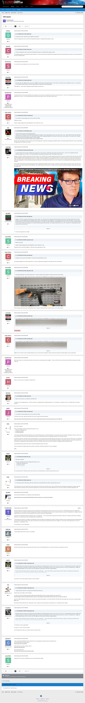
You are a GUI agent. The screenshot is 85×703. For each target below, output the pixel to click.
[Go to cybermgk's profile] (8, 151)
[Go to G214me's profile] (8, 35)
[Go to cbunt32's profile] (8, 50)
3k (8, 138)
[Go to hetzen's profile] (8, 382)
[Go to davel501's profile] (8, 218)
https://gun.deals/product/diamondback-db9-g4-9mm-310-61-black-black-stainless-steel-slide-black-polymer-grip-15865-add (38, 418)
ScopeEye (8, 607)
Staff (3, 9)
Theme (37, 698)
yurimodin (8, 77)
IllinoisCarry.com (6, 6)
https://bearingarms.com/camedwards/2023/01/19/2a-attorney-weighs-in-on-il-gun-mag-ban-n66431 (33, 497)
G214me (8, 31)
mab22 (8, 453)
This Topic (77, 6)
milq (8, 127)
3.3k (8, 157)
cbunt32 (8, 46)
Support (31, 6)
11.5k (9, 247)
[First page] (3, 26)
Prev (6, 26)
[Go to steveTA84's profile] (8, 241)
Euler (8, 424)
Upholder (8, 393)
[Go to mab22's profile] (8, 458)
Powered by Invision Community (42, 701)
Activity (17, 6)
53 (8, 56)
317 (8, 103)
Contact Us (43, 698)
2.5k (8, 41)
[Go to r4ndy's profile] (8, 549)
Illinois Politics (21, 21)
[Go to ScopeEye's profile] (8, 612)
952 (8, 595)
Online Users (8, 9)
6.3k (8, 464)
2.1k (8, 87)
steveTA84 (8, 236)
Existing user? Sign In (72, 2)
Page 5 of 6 (27, 26)
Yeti (8, 585)
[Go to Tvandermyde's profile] (4, 21)
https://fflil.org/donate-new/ (19, 647)
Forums (18, 9)
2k (8, 403)
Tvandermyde (10, 20)
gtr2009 (28, 80)
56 (8, 388)
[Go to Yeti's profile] (8, 589)
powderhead (8, 92)
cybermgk (7, 147)
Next (20, 26)
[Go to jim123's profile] (8, 413)
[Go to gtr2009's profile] (8, 497)
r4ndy (7, 544)
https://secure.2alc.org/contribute (20, 643)
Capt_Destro (8, 112)
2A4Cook (8, 529)
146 (8, 72)
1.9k (8, 618)
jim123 (8, 408)
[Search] (82, 7)
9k (8, 434)
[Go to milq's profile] (8, 132)
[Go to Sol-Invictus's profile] (8, 66)
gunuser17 (8, 638)
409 (8, 649)
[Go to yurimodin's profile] (8, 81)
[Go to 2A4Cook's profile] (8, 533)
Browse (12, 6)
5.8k (8, 539)
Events (14, 9)
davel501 (8, 213)
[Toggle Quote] (16, 33)
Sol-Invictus (8, 61)
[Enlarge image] (40, 291)
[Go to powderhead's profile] (8, 97)
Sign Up (80, 2)
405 (8, 555)
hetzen (8, 377)
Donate (26, 6)
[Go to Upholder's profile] (8, 397)
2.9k (8, 262)
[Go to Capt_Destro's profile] (8, 117)
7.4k (8, 518)
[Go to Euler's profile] (8, 428)
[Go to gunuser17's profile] (8, 643)
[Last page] (22, 26)
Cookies (47, 698)
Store (22, 6)
